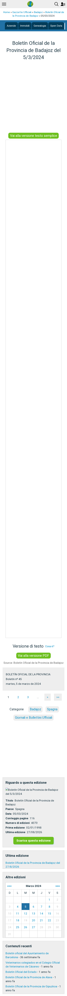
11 (17, 913)
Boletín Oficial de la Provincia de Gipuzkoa (31, 986)
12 (25, 913)
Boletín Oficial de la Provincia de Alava (29, 977)
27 (33, 927)
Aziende (11, 25)
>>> (57, 886)
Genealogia (40, 25)
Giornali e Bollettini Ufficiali (33, 717)
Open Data (56, 25)
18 (17, 920)
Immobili (24, 25)
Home (6, 12)
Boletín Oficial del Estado (21, 972)
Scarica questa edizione (33, 840)
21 (41, 920)
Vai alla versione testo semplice (33, 136)
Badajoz (38, 12)
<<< (9, 886)
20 (33, 920)
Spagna (52, 709)
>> (57, 697)
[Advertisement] (33, 97)
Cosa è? (49, 646)
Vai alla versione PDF (33, 656)
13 (33, 913)
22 (49, 920)
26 (25, 927)
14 (41, 913)
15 (49, 913)
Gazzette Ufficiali (21, 12)
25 (17, 927)
